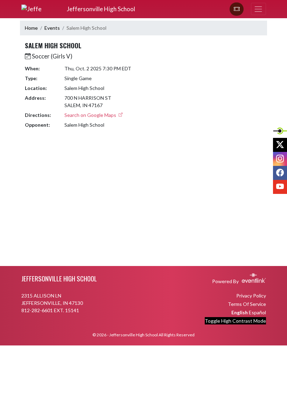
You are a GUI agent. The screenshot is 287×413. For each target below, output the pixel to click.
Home (31, 28)
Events (52, 28)
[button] (237, 9)
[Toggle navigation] (258, 9)
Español (257, 312)
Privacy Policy (251, 296)
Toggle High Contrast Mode (235, 321)
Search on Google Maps (90, 115)
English (239, 312)
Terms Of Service (247, 304)
